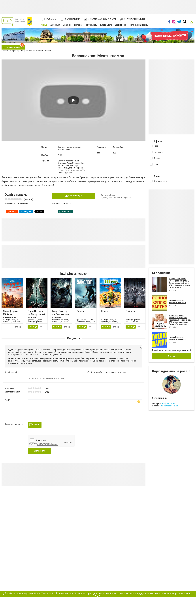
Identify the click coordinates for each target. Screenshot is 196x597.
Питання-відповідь (138, 25)
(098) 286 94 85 (168, 403)
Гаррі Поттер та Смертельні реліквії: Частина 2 (36, 315)
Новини (50, 19)
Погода (78, 25)
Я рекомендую (75, 196)
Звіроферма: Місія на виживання (10, 314)
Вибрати (36, 424)
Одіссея (130, 311)
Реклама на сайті (102, 19)
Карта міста (106, 25)
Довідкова (120, 25)
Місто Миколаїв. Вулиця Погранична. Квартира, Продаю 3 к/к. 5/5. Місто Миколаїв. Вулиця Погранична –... (180, 319)
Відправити (39, 451)
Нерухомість (91, 25)
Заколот (82, 311)
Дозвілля (55, 25)
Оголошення (134, 19)
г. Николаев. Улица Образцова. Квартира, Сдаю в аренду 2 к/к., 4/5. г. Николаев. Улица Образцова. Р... (179, 283)
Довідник (72, 19)
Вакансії (67, 25)
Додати (171, 356)
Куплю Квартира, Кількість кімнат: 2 (177, 301)
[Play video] (73, 100)
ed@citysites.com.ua (168, 406)
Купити (31, 327)
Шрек (104, 311)
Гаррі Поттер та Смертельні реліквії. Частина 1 (60, 315)
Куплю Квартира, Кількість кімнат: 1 (177, 338)
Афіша (44, 25)
